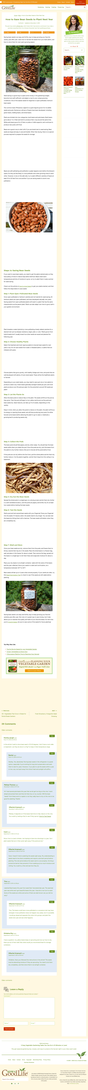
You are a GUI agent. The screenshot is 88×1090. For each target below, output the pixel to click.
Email (33, 1023)
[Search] (82, 50)
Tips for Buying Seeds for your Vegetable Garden (22, 649)
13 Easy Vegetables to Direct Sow (17, 651)
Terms (23, 1059)
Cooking (53, 7)
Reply (52, 736)
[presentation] (68, 60)
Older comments (7, 730)
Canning (47, 7)
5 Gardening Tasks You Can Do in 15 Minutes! (25, 2)
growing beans (12, 622)
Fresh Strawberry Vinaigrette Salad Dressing (46, 713)
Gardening (41, 7)
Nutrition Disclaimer (29, 1062)
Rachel (21, 23)
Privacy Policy (46, 1059)
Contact (68, 2)
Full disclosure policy (74, 1083)
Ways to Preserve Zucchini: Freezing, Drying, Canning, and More (79, 69)
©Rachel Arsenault (15, 807)
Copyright (28, 1059)
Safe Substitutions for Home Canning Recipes (79, 89)
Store (72, 2)
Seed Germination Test (13, 575)
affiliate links (19, 26)
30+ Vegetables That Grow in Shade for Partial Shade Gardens (14, 713)
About (63, 2)
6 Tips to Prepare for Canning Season (68, 68)
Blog (19, 15)
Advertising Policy (37, 1059)
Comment (7, 996)
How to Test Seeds (45, 816)
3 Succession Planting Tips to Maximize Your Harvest (23, 654)
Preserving (61, 7)
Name (6, 1023)
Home (59, 2)
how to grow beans (25, 286)
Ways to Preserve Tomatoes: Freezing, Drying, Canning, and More (68, 90)
